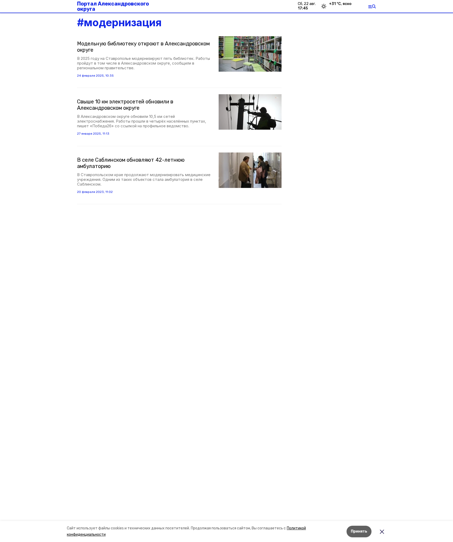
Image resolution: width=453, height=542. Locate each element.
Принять (359, 531)
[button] (250, 54)
